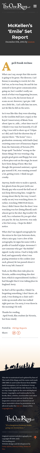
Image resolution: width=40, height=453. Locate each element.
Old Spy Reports (19, 328)
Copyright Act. (7, 408)
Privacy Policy (18, 446)
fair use (19, 406)
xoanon (31, 42)
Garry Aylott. (7, 446)
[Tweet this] (14, 332)
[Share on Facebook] (18, 332)
